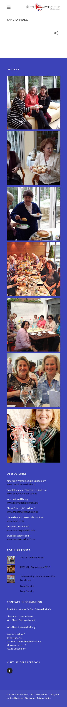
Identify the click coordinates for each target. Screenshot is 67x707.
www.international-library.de (22, 502)
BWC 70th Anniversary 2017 (35, 567)
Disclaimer (30, 698)
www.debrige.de (15, 521)
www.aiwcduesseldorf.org (21, 484)
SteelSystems (17, 698)
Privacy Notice (44, 698)
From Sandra (27, 586)
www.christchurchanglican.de (22, 511)
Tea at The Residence (32, 557)
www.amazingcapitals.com (21, 530)
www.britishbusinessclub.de (22, 493)
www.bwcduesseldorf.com (21, 539)
